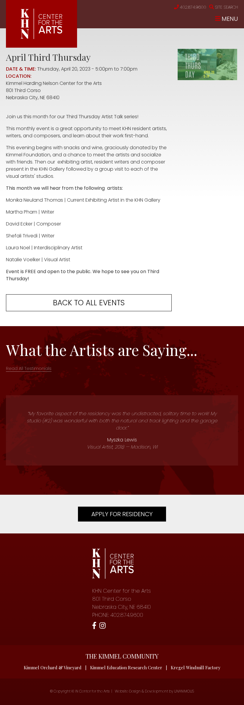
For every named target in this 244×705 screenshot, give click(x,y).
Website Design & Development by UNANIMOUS (154, 691)
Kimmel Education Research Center (126, 667)
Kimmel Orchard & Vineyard (53, 667)
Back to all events (89, 303)
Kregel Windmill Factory (195, 667)
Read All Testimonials (28, 368)
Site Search (226, 7)
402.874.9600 (193, 7)
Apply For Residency (122, 514)
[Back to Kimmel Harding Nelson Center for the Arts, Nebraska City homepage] (41, 37)
